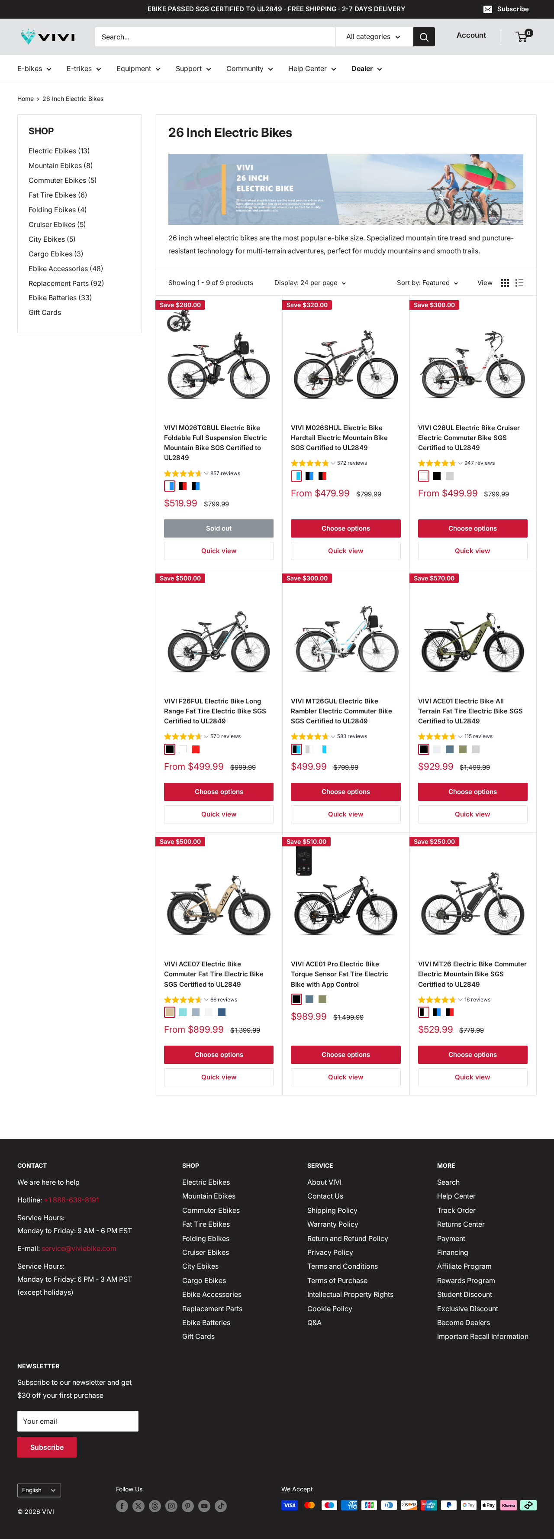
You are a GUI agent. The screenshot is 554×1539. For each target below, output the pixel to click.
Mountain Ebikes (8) (61, 165)
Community (245, 68)
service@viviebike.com (79, 1248)
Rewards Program (466, 1280)
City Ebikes (200, 1266)
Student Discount (464, 1294)
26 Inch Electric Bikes (72, 98)
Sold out (219, 528)
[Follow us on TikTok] (221, 1506)
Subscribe (513, 9)
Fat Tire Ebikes (206, 1224)
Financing (452, 1252)
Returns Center (461, 1224)
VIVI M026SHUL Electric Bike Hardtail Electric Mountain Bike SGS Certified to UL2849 (339, 438)
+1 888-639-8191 (71, 1200)
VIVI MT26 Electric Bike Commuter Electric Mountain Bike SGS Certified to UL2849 (472, 974)
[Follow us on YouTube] (204, 1506)
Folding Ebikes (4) (58, 209)
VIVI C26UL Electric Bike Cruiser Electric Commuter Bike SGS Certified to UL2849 (469, 438)
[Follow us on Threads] (155, 1506)
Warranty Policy (332, 1224)
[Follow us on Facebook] (122, 1506)
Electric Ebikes (206, 1182)
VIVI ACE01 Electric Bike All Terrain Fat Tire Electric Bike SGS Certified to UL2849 (470, 711)
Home (25, 98)
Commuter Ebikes (211, 1210)
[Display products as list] (519, 283)
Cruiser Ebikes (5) (57, 224)
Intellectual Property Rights (350, 1294)
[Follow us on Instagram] (171, 1506)
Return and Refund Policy (347, 1238)
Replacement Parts (212, 1308)
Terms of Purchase (337, 1280)
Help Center (307, 68)
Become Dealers (463, 1322)
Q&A (314, 1322)
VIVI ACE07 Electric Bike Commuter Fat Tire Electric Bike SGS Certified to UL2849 (214, 974)
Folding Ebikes (205, 1238)
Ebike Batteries (206, 1322)
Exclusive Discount (467, 1308)
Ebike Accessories (212, 1294)
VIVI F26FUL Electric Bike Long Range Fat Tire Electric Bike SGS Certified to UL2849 (215, 711)
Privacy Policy (330, 1252)
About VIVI (324, 1182)
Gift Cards (45, 312)
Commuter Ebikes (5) (63, 180)
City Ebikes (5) (52, 239)
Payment (451, 1238)
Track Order (456, 1210)
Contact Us (325, 1196)
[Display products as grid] (505, 283)
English (32, 1490)
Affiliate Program (464, 1266)
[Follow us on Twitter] (138, 1506)
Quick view (219, 551)
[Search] (424, 36)
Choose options (346, 528)
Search (448, 1182)
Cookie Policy (329, 1308)
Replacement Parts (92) (66, 283)
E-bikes (29, 68)
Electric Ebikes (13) (59, 150)
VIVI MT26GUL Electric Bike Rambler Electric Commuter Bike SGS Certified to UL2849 (341, 711)
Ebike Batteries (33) (60, 297)
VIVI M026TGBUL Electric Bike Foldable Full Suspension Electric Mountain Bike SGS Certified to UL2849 (215, 443)
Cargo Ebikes (204, 1280)
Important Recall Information (482, 1336)
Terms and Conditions (342, 1266)
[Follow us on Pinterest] (188, 1506)
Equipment (133, 68)
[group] (202, 474)
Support (189, 68)
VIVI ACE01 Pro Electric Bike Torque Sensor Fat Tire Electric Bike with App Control (339, 974)
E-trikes (79, 68)
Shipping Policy (332, 1210)
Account (471, 35)
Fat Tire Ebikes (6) (58, 195)
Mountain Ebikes (208, 1196)
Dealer (362, 68)
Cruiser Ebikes (205, 1252)
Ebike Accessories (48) (66, 268)
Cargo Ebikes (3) (56, 253)
